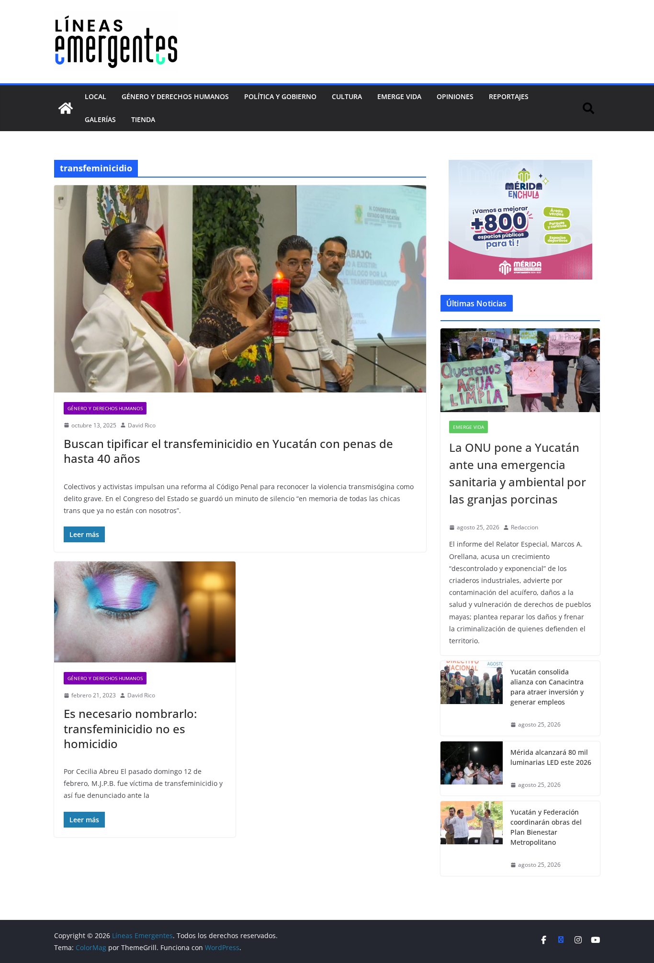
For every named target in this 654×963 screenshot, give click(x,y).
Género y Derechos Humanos (175, 96)
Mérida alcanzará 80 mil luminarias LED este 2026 (550, 757)
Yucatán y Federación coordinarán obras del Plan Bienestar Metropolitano (546, 827)
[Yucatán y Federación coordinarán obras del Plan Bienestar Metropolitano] (471, 838)
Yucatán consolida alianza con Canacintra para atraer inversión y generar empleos (547, 686)
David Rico (142, 425)
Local (95, 96)
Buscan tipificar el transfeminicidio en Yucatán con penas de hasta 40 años (228, 451)
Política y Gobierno (280, 96)
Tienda (143, 119)
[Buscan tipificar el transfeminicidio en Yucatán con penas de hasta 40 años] (240, 288)
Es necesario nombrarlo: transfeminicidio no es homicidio (130, 728)
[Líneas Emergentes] (65, 108)
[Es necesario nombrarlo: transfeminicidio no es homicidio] (145, 611)
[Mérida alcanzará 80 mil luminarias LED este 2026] (471, 768)
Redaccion (524, 527)
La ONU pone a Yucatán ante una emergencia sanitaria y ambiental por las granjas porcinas (517, 473)
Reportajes (509, 96)
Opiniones (455, 96)
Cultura (347, 96)
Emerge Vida (399, 96)
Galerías (100, 119)
